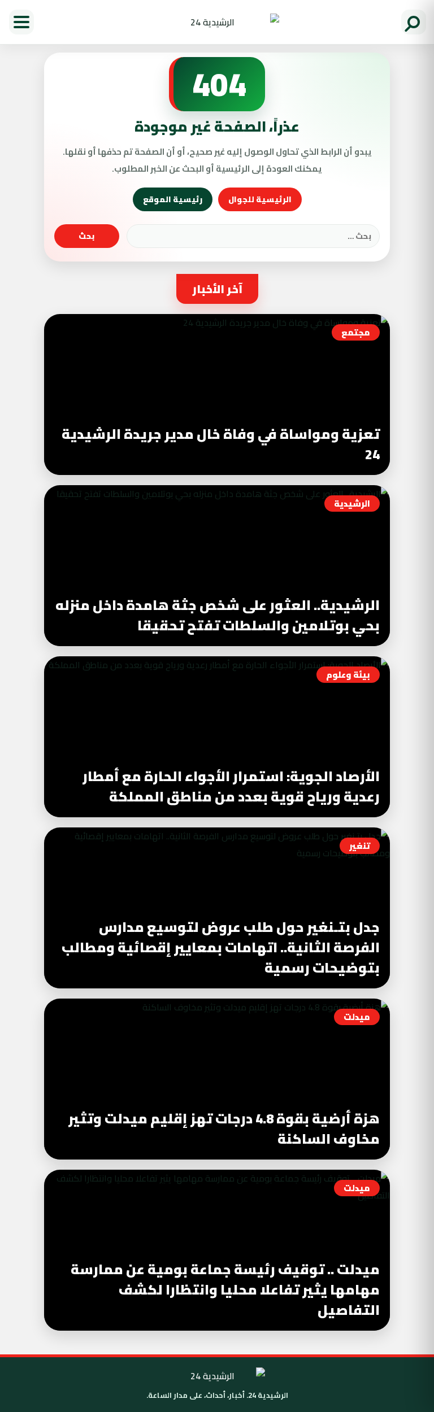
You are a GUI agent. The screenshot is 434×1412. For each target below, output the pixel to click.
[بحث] (413, 22)
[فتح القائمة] (21, 22)
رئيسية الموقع (172, 199)
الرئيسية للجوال (260, 199)
